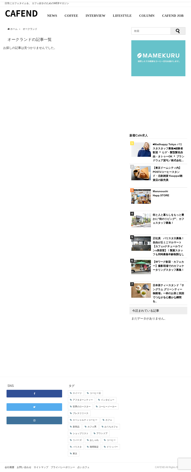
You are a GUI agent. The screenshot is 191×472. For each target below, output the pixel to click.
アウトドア (102, 433)
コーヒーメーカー (108, 406)
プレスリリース (80, 413)
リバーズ (77, 440)
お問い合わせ (24, 467)
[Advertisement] (158, 105)
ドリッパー (112, 447)
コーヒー (111, 440)
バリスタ (77, 447)
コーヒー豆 (95, 393)
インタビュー (107, 400)
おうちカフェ (111, 427)
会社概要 (9, 467)
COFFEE (71, 16)
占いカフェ (83, 467)
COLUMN (146, 16)
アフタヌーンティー (83, 400)
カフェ (108, 420)
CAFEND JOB (173, 16)
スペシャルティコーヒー (85, 420)
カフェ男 (91, 427)
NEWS (52, 16)
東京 (75, 453)
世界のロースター (82, 406)
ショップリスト (80, 433)
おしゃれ (94, 440)
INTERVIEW (95, 16)
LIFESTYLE (122, 16)
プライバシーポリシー (63, 467)
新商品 (76, 427)
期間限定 (94, 447)
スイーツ (77, 393)
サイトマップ (41, 467)
